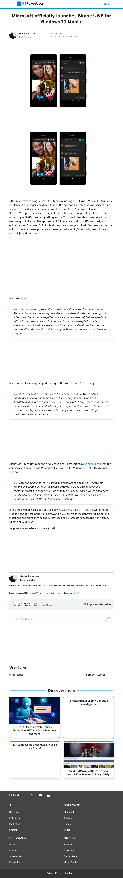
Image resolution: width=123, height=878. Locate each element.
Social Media (70, 856)
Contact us (70, 873)
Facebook (24, 795)
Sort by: (90, 675)
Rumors (13, 850)
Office (67, 830)
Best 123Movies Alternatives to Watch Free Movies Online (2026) (88, 773)
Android (68, 818)
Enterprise (15, 818)
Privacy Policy (54, 873)
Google (68, 824)
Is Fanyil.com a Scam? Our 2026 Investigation (88, 702)
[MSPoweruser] (30, 4)
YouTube (40, 795)
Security (13, 830)
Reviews (68, 844)
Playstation (15, 862)
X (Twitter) (32, 795)
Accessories (15, 856)
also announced (91, 464)
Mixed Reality (71, 862)
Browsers (69, 850)
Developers (15, 812)
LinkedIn (48, 795)
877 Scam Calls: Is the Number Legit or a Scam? (34, 746)
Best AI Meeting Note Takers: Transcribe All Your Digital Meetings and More (35, 730)
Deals (12, 844)
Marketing (14, 824)
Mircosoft (69, 812)
